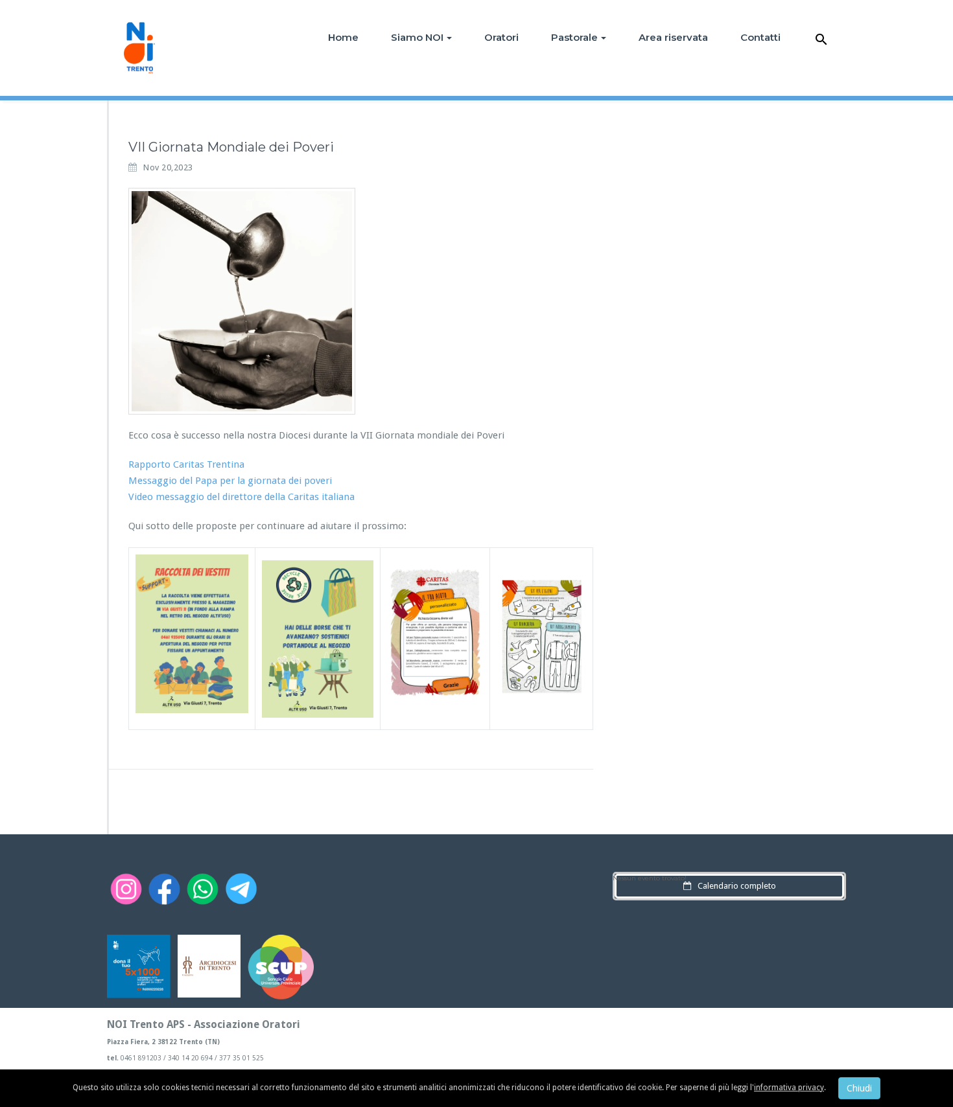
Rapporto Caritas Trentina (186, 464)
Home (343, 37)
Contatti (760, 37)
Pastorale (574, 37)
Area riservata (673, 37)
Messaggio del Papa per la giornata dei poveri (230, 480)
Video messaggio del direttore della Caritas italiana (241, 497)
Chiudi (859, 1088)
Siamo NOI (417, 37)
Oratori (501, 37)
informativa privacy (789, 1087)
